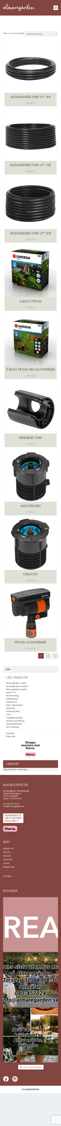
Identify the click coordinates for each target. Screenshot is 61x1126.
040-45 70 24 (13, 803)
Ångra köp (10, 736)
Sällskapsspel (12, 698)
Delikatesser (11, 702)
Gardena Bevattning (15, 720)
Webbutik (8, 848)
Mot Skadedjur (12, 727)
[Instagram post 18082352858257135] (30, 979)
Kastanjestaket (13, 711)
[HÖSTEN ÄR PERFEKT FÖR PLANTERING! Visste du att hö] (30, 924)
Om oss (7, 855)
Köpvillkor (10, 733)
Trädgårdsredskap (14, 717)
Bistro (6, 852)
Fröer (8, 714)
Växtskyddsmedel (14, 723)
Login (6, 863)
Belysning (10, 708)
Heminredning (12, 695)
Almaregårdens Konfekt (17, 686)
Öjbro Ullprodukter (14, 705)
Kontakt (8, 859)
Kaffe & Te (11, 692)
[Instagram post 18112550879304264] (30, 1035)
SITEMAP (7, 876)
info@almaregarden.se (13, 806)
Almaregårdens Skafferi (16, 689)
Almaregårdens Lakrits (16, 683)
